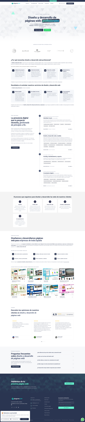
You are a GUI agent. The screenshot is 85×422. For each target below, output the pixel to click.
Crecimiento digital (47, 406)
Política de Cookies (12, 416)
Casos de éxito (40, 3)
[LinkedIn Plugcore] (18, 407)
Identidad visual (47, 401)
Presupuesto (47, 3)
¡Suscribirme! (66, 407)
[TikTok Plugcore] (12, 407)
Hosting (45, 404)
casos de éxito (66, 261)
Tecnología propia (34, 3)
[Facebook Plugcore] (14, 407)
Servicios (27, 3)
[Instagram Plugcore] (16, 407)
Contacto (51, 3)
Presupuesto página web (48, 408)
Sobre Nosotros (47, 412)
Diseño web (46, 399)
